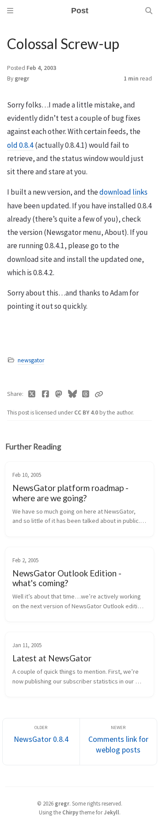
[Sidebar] (10, 10)
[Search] (149, 10)
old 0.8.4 (20, 145)
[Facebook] (46, 394)
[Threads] (86, 394)
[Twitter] (32, 394)
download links (123, 192)
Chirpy (70, 812)
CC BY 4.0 (86, 412)
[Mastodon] (59, 394)
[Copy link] (99, 394)
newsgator (31, 360)
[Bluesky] (73, 394)
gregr (22, 78)
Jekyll (111, 812)
